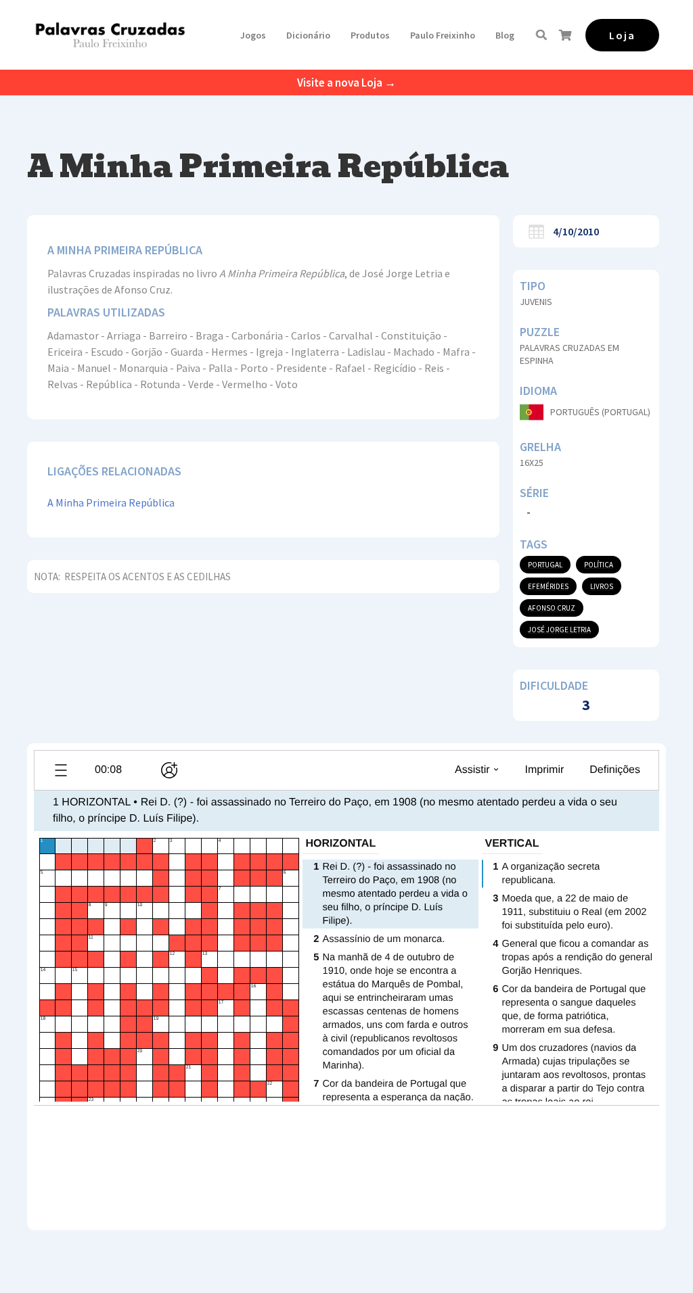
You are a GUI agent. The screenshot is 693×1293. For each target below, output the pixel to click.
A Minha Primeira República (111, 502)
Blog (504, 35)
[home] (110, 34)
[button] (253, 35)
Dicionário (308, 35)
